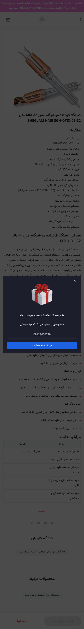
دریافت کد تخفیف (42, 346)
